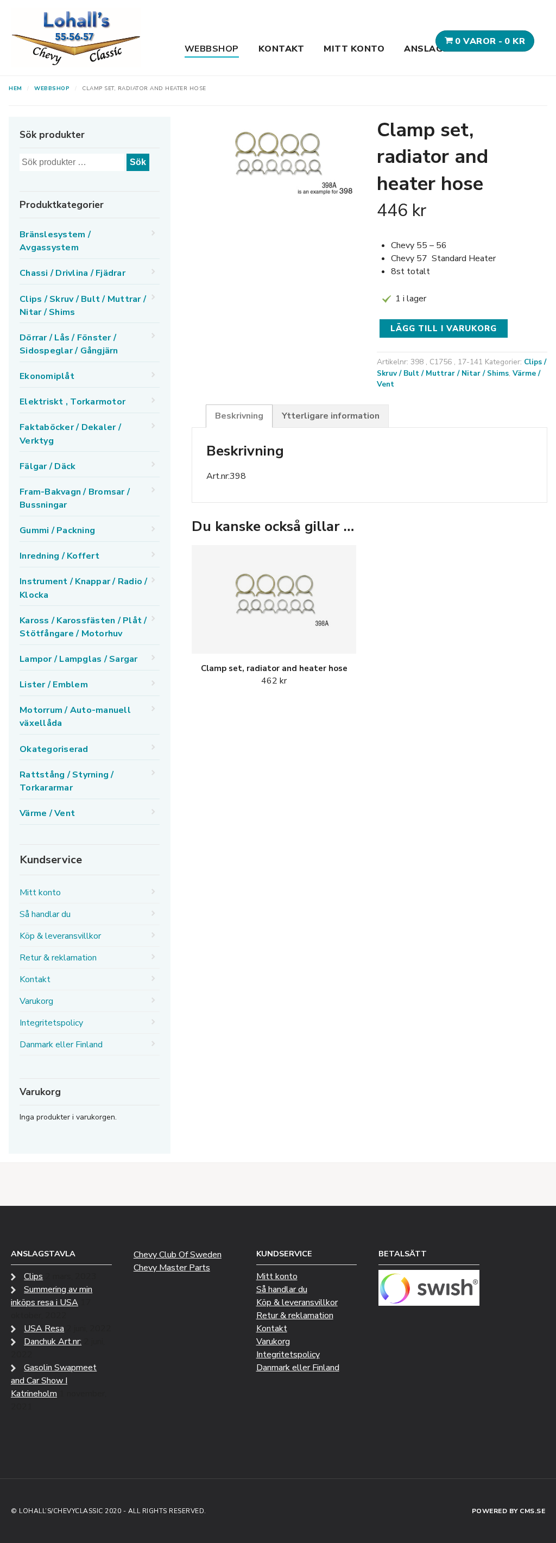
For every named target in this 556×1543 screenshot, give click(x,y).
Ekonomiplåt (47, 376)
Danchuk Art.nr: (52, 1342)
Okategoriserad (54, 749)
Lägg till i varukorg (443, 328)
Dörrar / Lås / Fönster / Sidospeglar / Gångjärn (69, 344)
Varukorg (36, 1001)
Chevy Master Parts (172, 1268)
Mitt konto (354, 49)
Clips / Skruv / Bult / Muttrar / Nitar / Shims (461, 367)
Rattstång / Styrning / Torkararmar (67, 781)
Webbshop (212, 49)
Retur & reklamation (58, 958)
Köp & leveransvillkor (60, 936)
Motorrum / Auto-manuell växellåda (75, 716)
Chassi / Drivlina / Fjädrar (72, 273)
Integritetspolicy (51, 1023)
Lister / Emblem (54, 685)
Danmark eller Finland (61, 1045)
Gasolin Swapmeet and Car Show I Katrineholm (54, 1381)
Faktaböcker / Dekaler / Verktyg (70, 433)
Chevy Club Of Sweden (178, 1255)
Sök (138, 162)
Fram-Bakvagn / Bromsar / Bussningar (75, 498)
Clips (33, 1276)
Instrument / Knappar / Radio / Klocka (84, 588)
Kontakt (281, 49)
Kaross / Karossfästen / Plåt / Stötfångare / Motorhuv (83, 627)
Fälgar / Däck (47, 466)
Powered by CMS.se (509, 1511)
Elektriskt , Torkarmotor (72, 402)
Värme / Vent (47, 813)
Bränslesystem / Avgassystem (55, 241)
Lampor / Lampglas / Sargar (79, 659)
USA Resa (44, 1329)
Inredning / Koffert (59, 556)
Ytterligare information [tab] (331, 416)
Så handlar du (45, 914)
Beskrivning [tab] (239, 416)
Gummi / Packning (57, 530)
